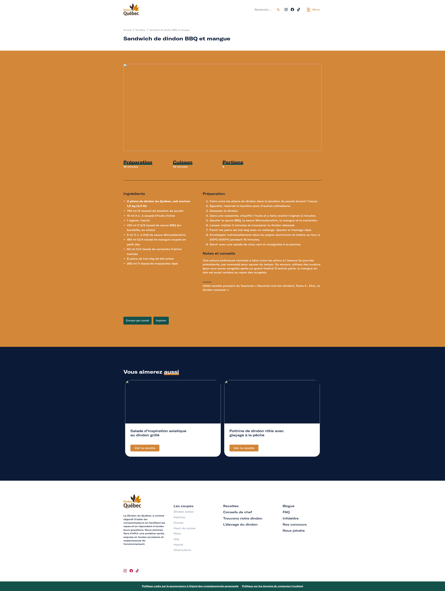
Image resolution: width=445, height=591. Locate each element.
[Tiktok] (299, 9)
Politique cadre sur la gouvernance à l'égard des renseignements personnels (190, 586)
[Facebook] (292, 9)
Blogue (288, 506)
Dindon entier (184, 511)
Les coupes (183, 506)
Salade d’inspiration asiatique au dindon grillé (158, 433)
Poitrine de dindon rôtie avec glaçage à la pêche (256, 433)
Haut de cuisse (185, 528)
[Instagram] (286, 9)
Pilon (177, 533)
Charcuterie (182, 550)
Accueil (127, 30)
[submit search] (278, 9)
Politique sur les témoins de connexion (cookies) (272, 586)
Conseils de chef (237, 512)
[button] (313, 9)
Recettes (140, 30)
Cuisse (178, 522)
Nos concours (295, 524)
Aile (176, 539)
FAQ (286, 512)
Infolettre (291, 518)
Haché (178, 544)
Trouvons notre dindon (242, 518)
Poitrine (179, 517)
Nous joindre (294, 531)
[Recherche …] (264, 9)
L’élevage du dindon (240, 524)
